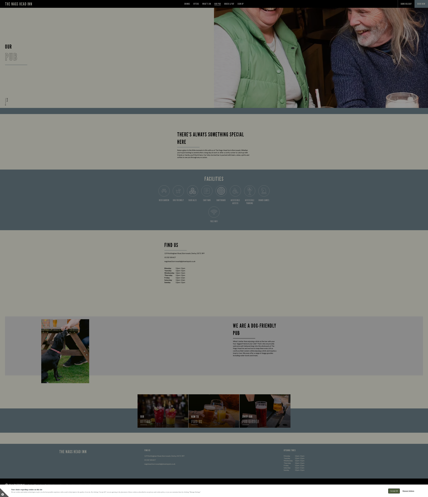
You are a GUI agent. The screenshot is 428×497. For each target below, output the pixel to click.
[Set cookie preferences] (4, 492)
